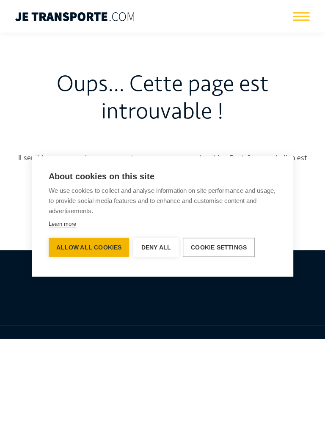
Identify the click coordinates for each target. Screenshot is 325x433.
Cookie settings (219, 247)
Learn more (62, 224)
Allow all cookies (88, 247)
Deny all (156, 247)
